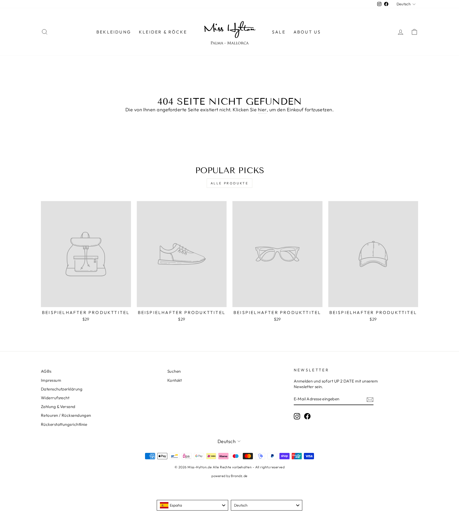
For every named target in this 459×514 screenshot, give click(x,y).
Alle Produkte (230, 183)
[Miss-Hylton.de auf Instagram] (297, 416)
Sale (279, 32)
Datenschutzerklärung (61, 389)
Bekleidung (113, 32)
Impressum (51, 380)
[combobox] (192, 505)
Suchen (174, 371)
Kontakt (174, 380)
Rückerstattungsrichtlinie (64, 424)
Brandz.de (239, 476)
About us (307, 32)
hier (262, 110)
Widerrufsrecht (55, 397)
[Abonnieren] (370, 399)
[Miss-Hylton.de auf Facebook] (307, 416)
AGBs (46, 371)
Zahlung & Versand (58, 406)
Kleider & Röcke (163, 32)
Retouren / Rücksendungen (66, 415)
